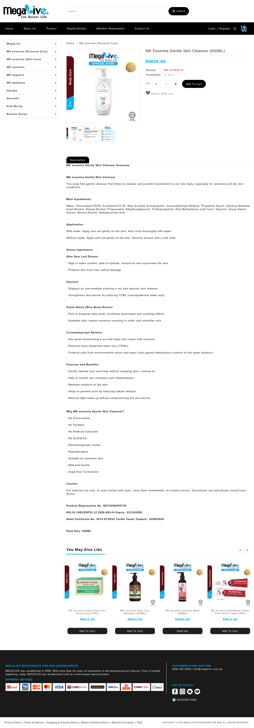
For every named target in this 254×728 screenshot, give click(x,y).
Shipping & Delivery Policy (62, 722)
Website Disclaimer (123, 722)
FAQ (139, 722)
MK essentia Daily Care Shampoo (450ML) (135, 612)
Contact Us (142, 28)
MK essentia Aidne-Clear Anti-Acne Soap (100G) (87, 612)
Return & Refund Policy (95, 722)
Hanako (12, 90)
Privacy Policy (13, 722)
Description (77, 159)
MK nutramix (16, 67)
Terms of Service (34, 722)
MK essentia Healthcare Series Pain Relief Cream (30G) (230, 612)
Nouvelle (13, 98)
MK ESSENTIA (173, 70)
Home (9, 28)
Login (212, 28)
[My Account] (235, 28)
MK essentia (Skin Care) (24, 59)
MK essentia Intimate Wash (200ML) (182, 612)
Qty (148, 83)
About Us (30, 28)
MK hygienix (16, 74)
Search (180, 11)
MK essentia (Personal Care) (27, 51)
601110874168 (187, 699)
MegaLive (13, 43)
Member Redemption (111, 28)
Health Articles (76, 28)
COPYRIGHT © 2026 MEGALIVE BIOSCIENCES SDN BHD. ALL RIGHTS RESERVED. (205, 722)
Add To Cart (87, 630)
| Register (224, 28)
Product (51, 28)
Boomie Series (17, 113)
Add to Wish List (161, 93)
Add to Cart (194, 84)
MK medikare (16, 82)
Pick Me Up (15, 106)
